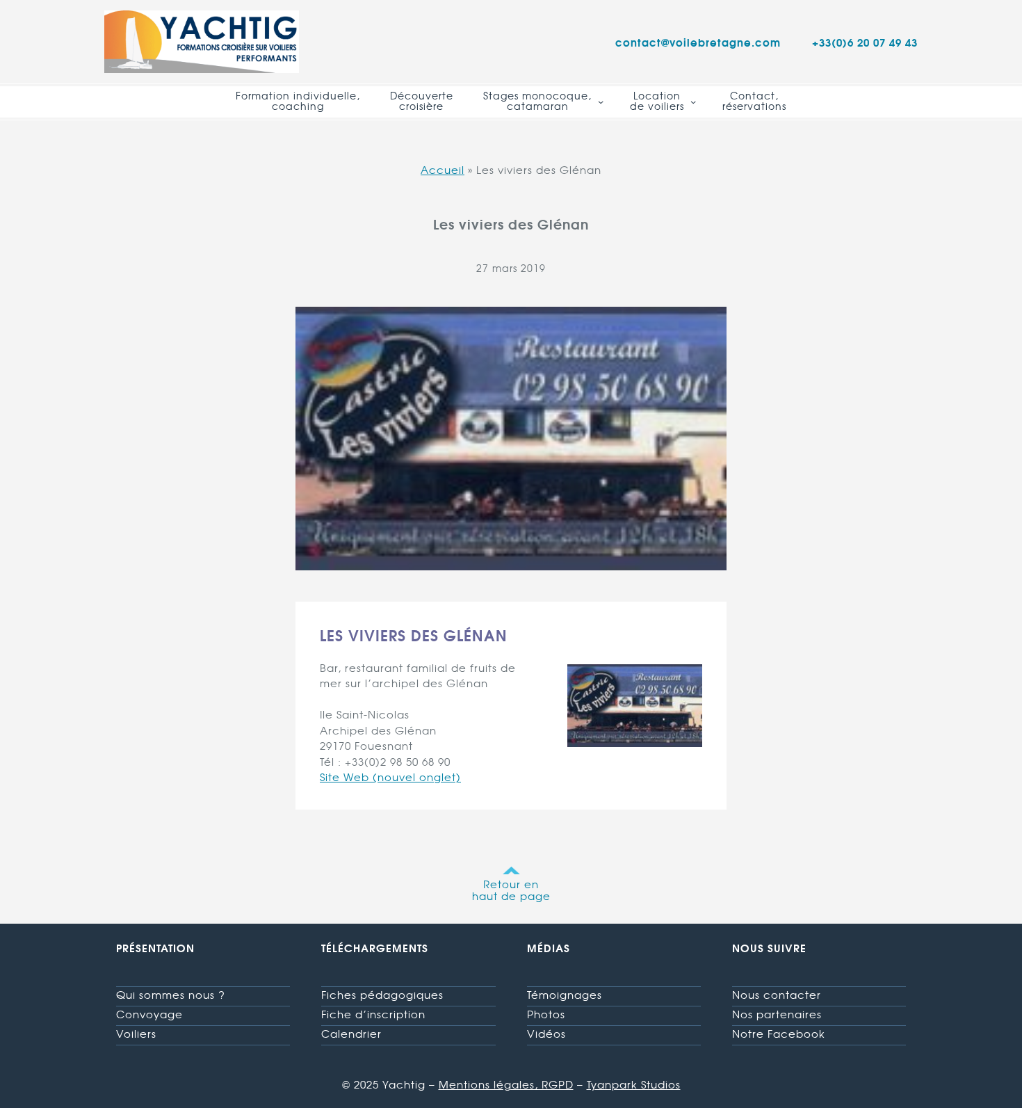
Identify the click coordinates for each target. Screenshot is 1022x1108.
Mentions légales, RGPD (506, 1084)
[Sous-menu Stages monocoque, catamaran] (600, 101)
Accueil (442, 169)
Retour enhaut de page (511, 890)
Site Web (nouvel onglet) (390, 777)
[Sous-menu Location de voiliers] (693, 101)
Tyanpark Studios (634, 1084)
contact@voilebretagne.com (698, 41)
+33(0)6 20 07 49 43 (865, 41)
